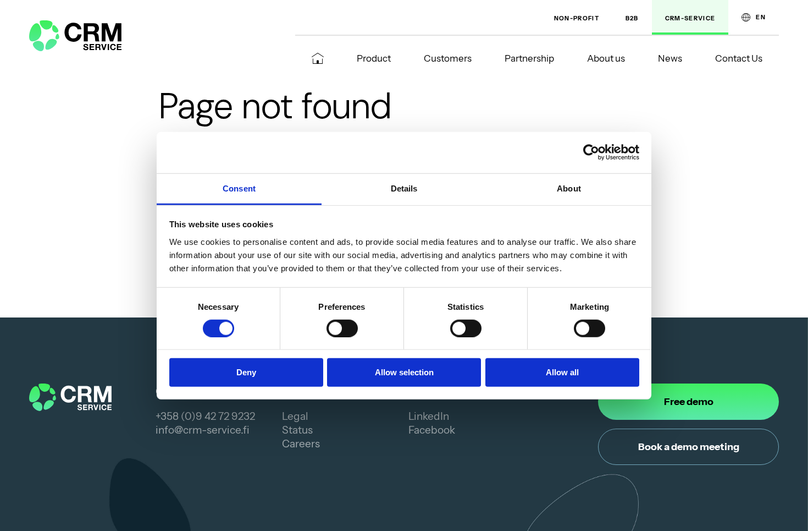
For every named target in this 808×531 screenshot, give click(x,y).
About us (606, 58)
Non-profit (576, 18)
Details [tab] (404, 188)
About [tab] (569, 188)
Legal (295, 416)
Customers (448, 58)
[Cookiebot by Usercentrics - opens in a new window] (591, 152)
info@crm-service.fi (203, 430)
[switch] (342, 328)
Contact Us (738, 58)
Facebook (431, 430)
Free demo (688, 402)
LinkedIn (428, 416)
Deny (246, 372)
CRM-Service (690, 18)
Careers (301, 443)
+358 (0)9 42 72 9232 (205, 416)
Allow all (562, 372)
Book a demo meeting (688, 447)
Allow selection (404, 372)
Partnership (529, 58)
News (670, 58)
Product (374, 58)
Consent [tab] (239, 188)
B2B (632, 18)
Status (297, 430)
